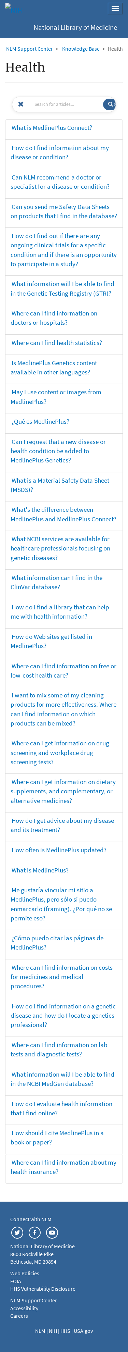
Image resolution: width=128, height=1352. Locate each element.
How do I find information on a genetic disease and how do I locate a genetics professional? (63, 1015)
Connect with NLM (31, 1219)
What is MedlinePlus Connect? (52, 127)
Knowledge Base (81, 48)
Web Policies (24, 1273)
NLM (40, 1330)
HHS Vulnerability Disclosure (42, 1288)
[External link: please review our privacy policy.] (17, 1232)
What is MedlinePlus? (40, 870)
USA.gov (83, 1330)
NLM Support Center (29, 48)
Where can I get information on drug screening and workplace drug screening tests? (60, 752)
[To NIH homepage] (13, 10)
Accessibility (24, 1308)
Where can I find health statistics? (57, 342)
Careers (19, 1315)
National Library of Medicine (75, 27)
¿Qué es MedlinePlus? (40, 421)
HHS (65, 1330)
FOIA (15, 1281)
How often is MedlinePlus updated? (59, 850)
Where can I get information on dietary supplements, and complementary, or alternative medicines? (63, 791)
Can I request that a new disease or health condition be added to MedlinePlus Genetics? (58, 450)
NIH (53, 1330)
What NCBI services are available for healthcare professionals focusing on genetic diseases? (60, 548)
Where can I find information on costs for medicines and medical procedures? (62, 976)
